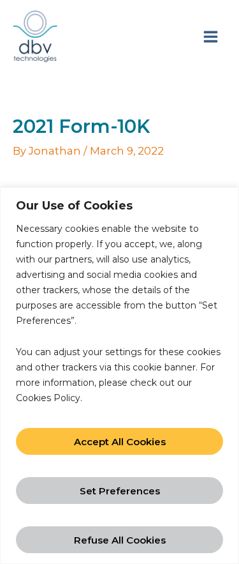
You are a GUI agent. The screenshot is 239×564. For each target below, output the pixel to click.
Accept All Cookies (120, 442)
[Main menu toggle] (210, 36)
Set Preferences (120, 491)
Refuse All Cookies (120, 540)
